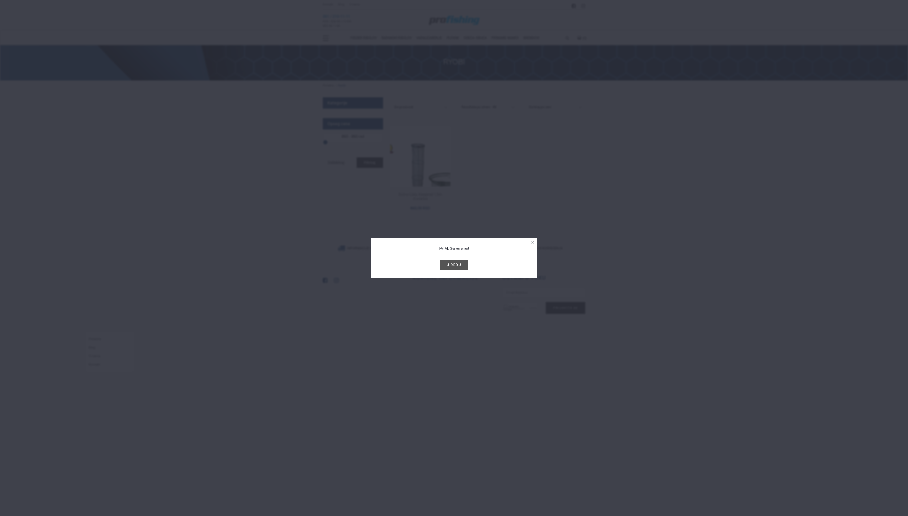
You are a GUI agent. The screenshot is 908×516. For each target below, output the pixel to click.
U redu (454, 265)
